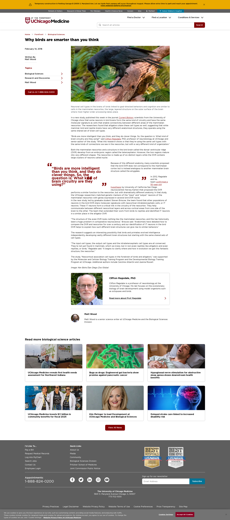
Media (73, 453)
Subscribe (197, 481)
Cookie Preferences (143, 506)
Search (199, 25)
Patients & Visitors (55, 11)
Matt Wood (30, 82)
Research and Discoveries (37, 78)
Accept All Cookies (185, 514)
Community (75, 457)
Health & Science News (114, 11)
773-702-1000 (115, 497)
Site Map (183, 506)
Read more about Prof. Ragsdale (125, 298)
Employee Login (33, 468)
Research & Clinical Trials (76, 11)
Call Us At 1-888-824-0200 (41, 92)
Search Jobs (31, 461)
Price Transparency (166, 506)
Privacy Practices (51, 506)
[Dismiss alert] (204, 5)
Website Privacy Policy (94, 506)
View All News (115, 427)
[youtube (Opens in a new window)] (106, 479)
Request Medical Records (37, 453)
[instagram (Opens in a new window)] (98, 479)
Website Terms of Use (119, 506)
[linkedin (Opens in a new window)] (89, 479)
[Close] (226, 514)
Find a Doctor (134, 17)
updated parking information (118, 5)
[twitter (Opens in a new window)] (81, 479)
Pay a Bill (29, 450)
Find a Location (159, 17)
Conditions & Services (188, 17)
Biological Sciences (34, 74)
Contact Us (30, 465)
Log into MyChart (33, 457)
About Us (74, 450)
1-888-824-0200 (39, 479)
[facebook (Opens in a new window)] (72, 479)
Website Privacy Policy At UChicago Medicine (62, 517)
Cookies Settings (166, 514)
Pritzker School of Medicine (83, 465)
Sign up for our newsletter (155, 476)
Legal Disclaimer (71, 506)
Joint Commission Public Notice (85, 468)
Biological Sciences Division (83, 461)
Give (139, 11)
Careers (130, 11)
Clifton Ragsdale (113, 139)
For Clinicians (95, 11)
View (103, 5)
